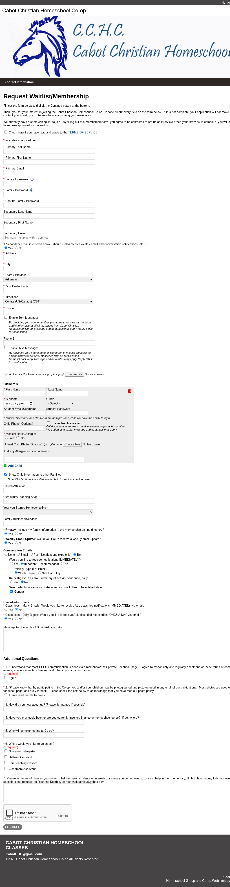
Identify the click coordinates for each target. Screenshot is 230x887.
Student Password (58, 409)
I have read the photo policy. (27, 695)
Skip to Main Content (24, 862)
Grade (50, 399)
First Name (13, 389)
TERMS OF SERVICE (82, 132)
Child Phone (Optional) (18, 423)
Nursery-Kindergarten (22, 751)
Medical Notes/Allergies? (22, 434)
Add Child (14, 465)
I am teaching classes (23, 763)
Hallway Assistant (20, 757)
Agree (12, 678)
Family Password (16, 190)
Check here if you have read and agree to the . (53, 132)
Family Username (16, 179)
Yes (11, 438)
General (19, 591)
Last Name (55, 389)
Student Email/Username (20, 409)
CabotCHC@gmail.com (24, 854)
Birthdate (12, 399)
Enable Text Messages (86, 426)
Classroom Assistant (22, 769)
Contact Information (19, 82)
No (22, 438)
